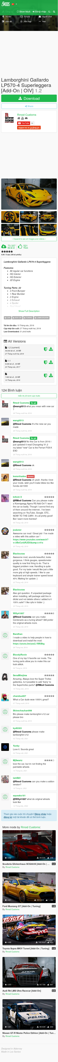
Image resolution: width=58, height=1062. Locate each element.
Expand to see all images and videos (29, 238)
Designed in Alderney (11, 1048)
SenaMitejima (20, 675)
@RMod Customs (22, 500)
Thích (25, 248)
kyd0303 (17, 728)
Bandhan (18, 633)
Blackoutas (19, 553)
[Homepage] (18, 118)
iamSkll (17, 777)
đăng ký (8, 817)
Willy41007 (18, 613)
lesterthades (19, 476)
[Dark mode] (49, 11)
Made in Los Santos (11, 1051)
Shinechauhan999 (22, 710)
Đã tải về (11, 248)
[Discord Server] (26, 118)
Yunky (16, 745)
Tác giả (33, 403)
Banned (30, 476)
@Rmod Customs (22, 423)
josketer (17, 529)
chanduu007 (19, 695)
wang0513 (18, 420)
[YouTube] (22, 118)
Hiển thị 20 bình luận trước (29, 395)
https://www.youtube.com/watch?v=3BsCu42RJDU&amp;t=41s (30, 541)
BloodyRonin (20, 654)
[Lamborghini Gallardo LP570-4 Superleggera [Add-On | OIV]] (29, 194)
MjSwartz (17, 760)
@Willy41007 (19, 798)
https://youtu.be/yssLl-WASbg (29, 643)
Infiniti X (17, 496)
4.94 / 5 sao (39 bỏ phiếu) (11, 254)
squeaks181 (19, 795)
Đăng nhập (40, 813)
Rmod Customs (26, 115)
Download (31, 98)
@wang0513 (19, 406)
